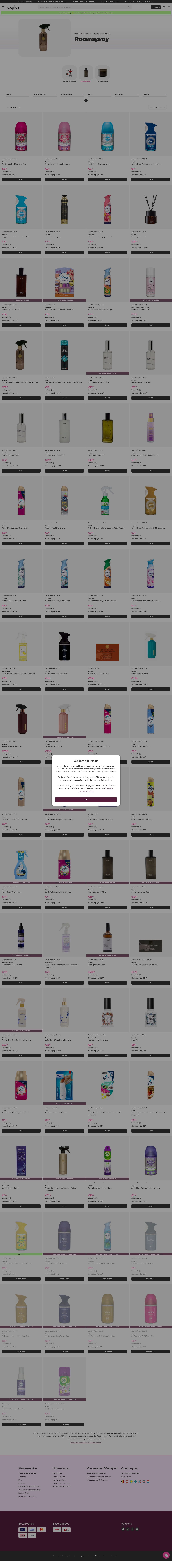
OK (86, 799)
